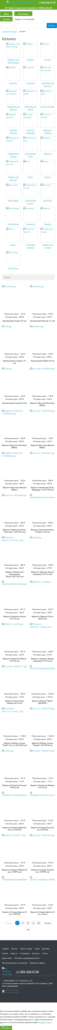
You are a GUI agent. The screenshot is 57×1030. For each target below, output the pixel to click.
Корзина (6, 19)
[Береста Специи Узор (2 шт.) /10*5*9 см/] (42, 846)
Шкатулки (47, 200)
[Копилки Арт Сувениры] (13, 73)
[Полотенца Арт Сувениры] (13, 258)
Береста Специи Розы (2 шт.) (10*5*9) (42, 828)
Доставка (46, 948)
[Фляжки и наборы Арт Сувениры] (47, 120)
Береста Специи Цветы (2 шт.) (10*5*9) (15, 913)
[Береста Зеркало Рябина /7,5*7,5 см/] (14, 635)
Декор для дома (47, 106)
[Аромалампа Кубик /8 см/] (42, 337)
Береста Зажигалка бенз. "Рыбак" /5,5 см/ (42, 530)
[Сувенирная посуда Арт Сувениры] (30, 190)
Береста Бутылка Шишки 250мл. (42, 446)
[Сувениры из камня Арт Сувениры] (30, 96)
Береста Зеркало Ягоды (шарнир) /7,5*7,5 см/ (42, 659)
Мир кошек (13, 200)
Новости (14, 953)
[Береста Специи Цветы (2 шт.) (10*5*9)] (14, 888)
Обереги (48, 153)
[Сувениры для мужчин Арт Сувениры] (13, 96)
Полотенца (13, 268)
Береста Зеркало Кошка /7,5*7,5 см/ (14, 617)
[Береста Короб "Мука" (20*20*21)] (42, 677)
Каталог (14, 948)
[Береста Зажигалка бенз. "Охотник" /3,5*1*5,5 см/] (14, 506)
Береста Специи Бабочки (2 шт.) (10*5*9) (14, 828)
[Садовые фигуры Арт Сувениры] (13, 120)
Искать (51, 25)
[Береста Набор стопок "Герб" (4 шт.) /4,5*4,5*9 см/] (14, 719)
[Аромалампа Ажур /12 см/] (14, 297)
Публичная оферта (37, 963)
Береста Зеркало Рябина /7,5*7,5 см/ (14, 659)
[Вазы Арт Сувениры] (30, 167)
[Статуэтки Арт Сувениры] (30, 73)
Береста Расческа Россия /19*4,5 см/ (15, 786)
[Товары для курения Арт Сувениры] (13, 167)
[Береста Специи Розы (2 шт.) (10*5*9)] (42, 804)
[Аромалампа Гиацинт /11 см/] (14, 337)
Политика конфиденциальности (27, 958)
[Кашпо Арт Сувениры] (47, 167)
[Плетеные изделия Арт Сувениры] (30, 234)
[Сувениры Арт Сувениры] (30, 214)
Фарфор (30, 59)
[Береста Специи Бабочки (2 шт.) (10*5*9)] (14, 804)
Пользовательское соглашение (14, 963)
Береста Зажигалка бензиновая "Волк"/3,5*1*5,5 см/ (14, 574)
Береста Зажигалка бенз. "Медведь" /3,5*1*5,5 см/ (42, 488)
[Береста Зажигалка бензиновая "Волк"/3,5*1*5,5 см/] (14, 548)
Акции (37, 948)
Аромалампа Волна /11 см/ (42, 320)
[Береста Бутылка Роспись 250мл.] (42, 379)
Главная (5, 948)
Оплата (5, 953)
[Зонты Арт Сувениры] (13, 234)
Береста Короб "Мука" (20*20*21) (42, 701)
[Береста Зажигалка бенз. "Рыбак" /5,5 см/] (42, 506)
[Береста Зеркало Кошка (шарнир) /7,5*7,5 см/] (42, 548)
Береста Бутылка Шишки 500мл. (14, 488)
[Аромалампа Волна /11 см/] (42, 297)
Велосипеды (13, 224)
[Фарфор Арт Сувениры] (30, 49)
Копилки (13, 83)
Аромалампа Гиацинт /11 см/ (14, 361)
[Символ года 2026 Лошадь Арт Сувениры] (13, 49)
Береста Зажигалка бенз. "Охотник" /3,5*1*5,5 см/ (14, 530)
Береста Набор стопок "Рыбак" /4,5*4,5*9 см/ (42, 744)
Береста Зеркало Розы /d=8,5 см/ (42, 617)
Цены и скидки (26, 948)
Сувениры (30, 224)
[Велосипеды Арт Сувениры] (13, 214)
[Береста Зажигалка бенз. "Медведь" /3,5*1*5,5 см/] (42, 464)
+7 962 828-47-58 (47, 2)
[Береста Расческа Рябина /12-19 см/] (42, 762)
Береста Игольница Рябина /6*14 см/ (14, 701)
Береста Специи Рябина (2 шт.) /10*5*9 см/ (14, 870)
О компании (24, 953)
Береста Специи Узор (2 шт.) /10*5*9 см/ (42, 870)
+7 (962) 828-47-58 (27, 971)
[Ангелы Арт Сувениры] (47, 49)
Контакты (36, 953)
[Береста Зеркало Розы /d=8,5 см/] (42, 593)
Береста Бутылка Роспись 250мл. (42, 404)
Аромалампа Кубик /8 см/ (42, 360)
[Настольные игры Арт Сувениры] (30, 143)
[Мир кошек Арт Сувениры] (13, 190)
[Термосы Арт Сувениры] (47, 214)
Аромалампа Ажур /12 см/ (15, 320)
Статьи (45, 953)
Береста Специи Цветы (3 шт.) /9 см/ (42, 913)
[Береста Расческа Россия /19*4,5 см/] (14, 762)
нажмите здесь (45, 1022)
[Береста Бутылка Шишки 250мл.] (42, 422)
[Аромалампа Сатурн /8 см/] (14, 379)
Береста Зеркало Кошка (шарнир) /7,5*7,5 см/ (42, 572)
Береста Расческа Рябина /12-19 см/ (42, 786)
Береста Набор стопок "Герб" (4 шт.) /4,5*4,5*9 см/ (14, 744)
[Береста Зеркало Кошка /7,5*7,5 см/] (14, 593)
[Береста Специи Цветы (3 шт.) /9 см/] (42, 888)
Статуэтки (30, 83)
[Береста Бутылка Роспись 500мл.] (14, 422)
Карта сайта (7, 958)
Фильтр (7, 277)
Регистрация (23, 13)
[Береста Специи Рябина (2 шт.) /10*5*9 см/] (14, 846)
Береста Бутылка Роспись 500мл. (14, 446)
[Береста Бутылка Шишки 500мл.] (14, 464)
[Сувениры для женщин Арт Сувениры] (47, 73)
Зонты (13, 244)
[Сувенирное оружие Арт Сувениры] (13, 143)
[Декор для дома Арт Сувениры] (47, 96)
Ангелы (47, 59)
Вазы (30, 177)
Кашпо (48, 177)
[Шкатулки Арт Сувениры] (47, 190)
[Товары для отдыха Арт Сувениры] (47, 234)
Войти (6, 13)
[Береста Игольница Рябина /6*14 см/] (14, 677)
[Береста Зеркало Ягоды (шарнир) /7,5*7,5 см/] (42, 635)
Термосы (48, 224)
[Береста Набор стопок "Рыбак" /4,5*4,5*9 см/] (42, 719)
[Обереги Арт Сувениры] (47, 143)
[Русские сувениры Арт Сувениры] (30, 120)
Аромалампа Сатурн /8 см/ (14, 403)
